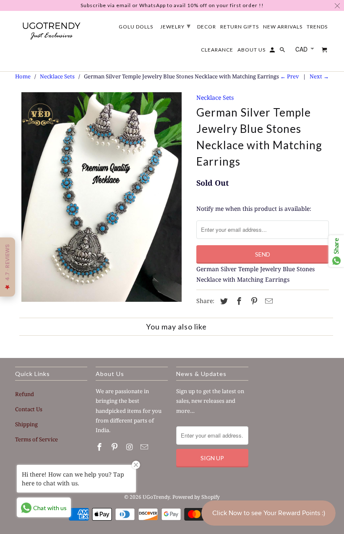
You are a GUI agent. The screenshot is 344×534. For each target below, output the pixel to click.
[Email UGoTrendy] (145, 447)
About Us (251, 50)
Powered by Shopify (196, 496)
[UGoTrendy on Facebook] (100, 447)
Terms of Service (36, 439)
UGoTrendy (156, 496)
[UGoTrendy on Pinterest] (115, 447)
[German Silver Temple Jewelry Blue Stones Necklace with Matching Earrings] (101, 197)
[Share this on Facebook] (238, 301)
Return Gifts (239, 27)
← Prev (289, 76)
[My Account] (273, 51)
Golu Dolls (136, 27)
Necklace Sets (57, 76)
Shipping (26, 424)
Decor (206, 27)
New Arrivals (282, 27)
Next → (319, 76)
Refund (24, 394)
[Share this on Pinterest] (253, 301)
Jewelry (175, 25)
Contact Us (28, 409)
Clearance (217, 50)
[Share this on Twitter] (222, 301)
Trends (317, 27)
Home (23, 76)
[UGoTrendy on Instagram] (130, 447)
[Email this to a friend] (267, 301)
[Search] (283, 51)
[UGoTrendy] (51, 29)
